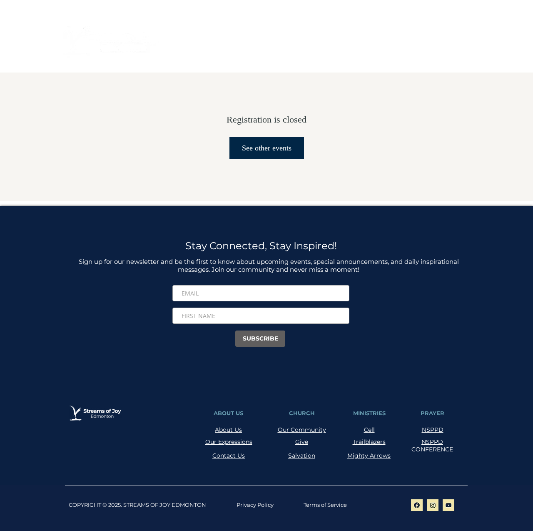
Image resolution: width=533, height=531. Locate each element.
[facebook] (417, 505)
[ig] (432, 505)
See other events (266, 148)
